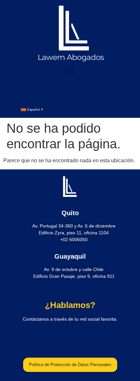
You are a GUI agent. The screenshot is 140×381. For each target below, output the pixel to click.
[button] (70, 71)
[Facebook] (43, 92)
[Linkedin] (56, 92)
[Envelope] (83, 92)
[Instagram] (70, 92)
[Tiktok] (96, 92)
